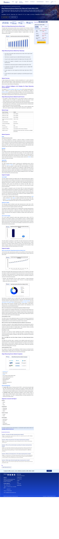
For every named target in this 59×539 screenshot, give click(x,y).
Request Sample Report (29, 279)
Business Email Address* (21, 265)
